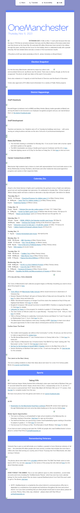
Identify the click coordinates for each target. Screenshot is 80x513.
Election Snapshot (40, 62)
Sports (40, 373)
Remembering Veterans (40, 438)
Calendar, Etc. (40, 178)
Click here (34, 418)
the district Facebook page (22, 113)
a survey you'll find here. (21, 365)
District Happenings (40, 92)
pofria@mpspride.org (34, 431)
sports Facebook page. (52, 394)
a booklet (34, 460)
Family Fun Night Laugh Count (27, 211)
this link (10, 390)
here (65, 148)
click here (28, 463)
